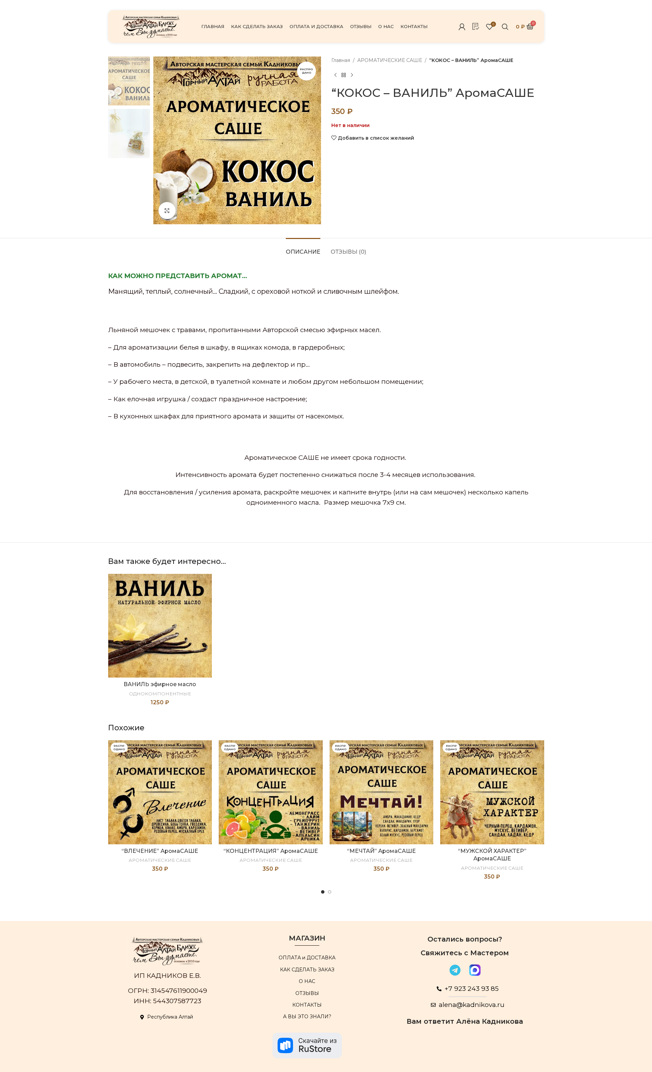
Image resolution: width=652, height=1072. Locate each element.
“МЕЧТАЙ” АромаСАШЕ (381, 851)
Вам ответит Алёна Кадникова (465, 1021)
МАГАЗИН (307, 938)
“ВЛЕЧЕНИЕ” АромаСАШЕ (160, 851)
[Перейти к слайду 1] (322, 892)
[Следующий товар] (352, 75)
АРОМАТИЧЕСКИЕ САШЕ (389, 60)
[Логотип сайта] (151, 26)
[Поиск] (505, 27)
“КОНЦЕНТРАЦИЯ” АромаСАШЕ (270, 851)
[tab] (303, 248)
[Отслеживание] (475, 26)
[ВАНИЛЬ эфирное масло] (160, 626)
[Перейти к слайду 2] (329, 892)
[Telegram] (455, 970)
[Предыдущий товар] (335, 75)
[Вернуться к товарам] (344, 75)
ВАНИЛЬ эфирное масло (160, 684)
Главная (340, 60)
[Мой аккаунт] (462, 27)
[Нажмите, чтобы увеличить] (167, 210)
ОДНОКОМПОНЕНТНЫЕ (160, 693)
